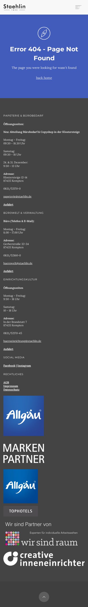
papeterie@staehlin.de (17, 196)
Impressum (10, 386)
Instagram (24, 365)
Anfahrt (8, 204)
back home (44, 78)
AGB (6, 382)
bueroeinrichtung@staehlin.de (22, 341)
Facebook (9, 365)
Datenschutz (11, 389)
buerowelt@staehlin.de (17, 263)
